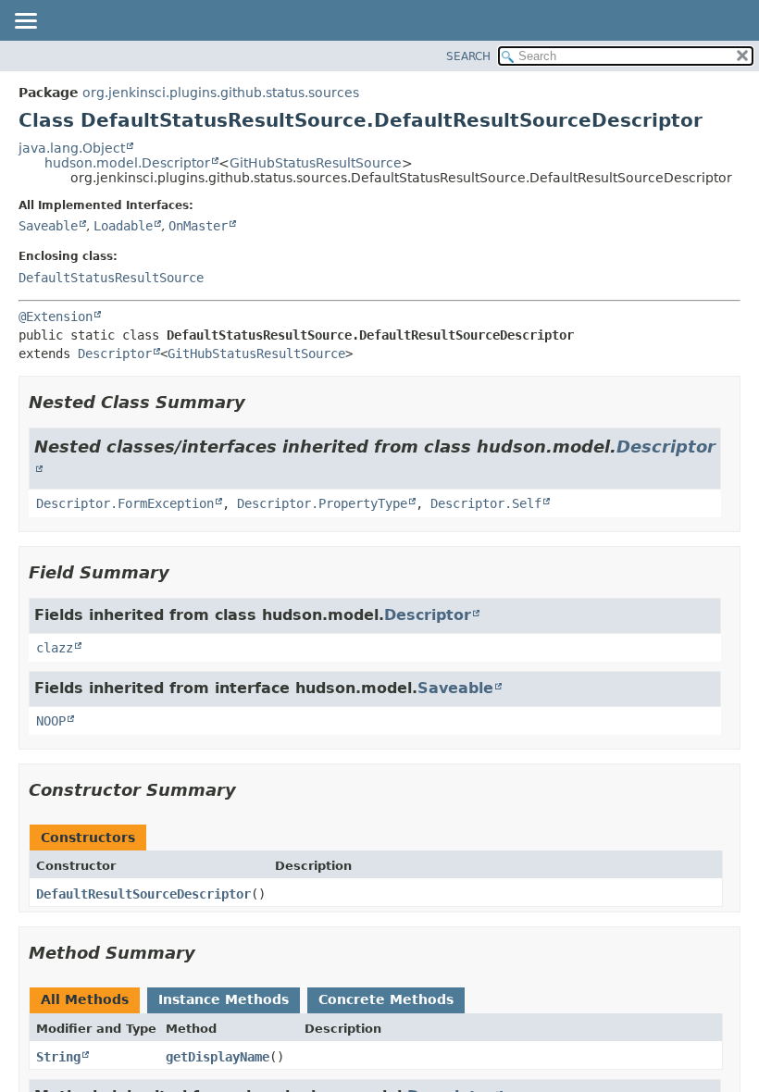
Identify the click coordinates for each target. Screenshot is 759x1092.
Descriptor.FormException (125, 503)
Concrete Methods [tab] (386, 999)
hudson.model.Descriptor (127, 162)
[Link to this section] (258, 402)
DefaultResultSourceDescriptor (143, 894)
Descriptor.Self (485, 503)
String (58, 1056)
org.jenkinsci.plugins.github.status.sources (220, 92)
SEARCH (468, 56)
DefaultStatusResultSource (111, 277)
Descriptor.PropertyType (322, 503)
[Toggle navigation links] (25, 22)
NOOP (51, 721)
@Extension (56, 316)
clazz (54, 647)
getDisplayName (217, 1056)
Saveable (48, 225)
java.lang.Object (72, 148)
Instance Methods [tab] (223, 999)
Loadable (123, 225)
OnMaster (198, 225)
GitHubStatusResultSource (316, 162)
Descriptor (115, 353)
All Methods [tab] (85, 999)
